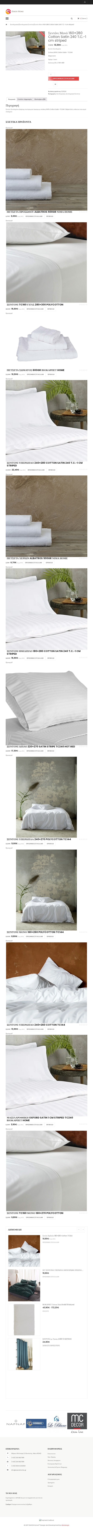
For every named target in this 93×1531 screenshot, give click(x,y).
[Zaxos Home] (15, 11)
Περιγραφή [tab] (11, 99)
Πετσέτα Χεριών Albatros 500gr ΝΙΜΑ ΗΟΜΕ (59, 1236)
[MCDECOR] (36, 1423)
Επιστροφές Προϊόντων (55, 1464)
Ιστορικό (50, 1486)
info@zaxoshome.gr (18, 1470)
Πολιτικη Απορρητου (54, 1460)
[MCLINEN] (56, 1423)
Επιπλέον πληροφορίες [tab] (25, 99)
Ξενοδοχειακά (14, 24)
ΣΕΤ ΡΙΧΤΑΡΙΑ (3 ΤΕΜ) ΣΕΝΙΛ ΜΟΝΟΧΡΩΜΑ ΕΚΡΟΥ (62, 1317)
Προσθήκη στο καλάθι (63, 78)
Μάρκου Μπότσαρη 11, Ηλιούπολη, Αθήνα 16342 (26, 1453)
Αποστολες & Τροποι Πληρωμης (57, 1467)
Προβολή (49, 216)
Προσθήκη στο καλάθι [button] (34, 216)
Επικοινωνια (51, 1454)
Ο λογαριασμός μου (53, 1479)
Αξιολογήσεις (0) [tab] (39, 99)
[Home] (6, 24)
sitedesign (65, 1525)
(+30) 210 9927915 (17, 1458)
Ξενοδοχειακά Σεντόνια (26, 24)
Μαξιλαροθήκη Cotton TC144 (53, 1358)
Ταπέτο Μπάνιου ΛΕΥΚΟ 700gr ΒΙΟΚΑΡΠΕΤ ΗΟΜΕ (61, 1276)
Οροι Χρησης (52, 1457)
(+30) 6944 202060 (18, 1466)
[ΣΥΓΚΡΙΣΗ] (55, 84)
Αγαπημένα (51, 1483)
